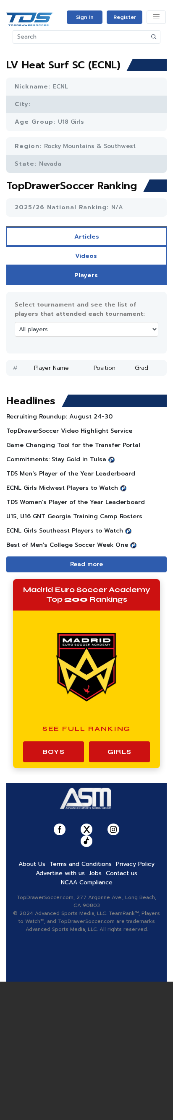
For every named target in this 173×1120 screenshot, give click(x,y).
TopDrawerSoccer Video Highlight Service (69, 430)
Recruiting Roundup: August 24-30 (59, 416)
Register (124, 17)
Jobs (95, 873)
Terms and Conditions (81, 864)
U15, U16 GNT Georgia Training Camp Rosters (74, 516)
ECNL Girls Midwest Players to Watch (62, 487)
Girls (119, 752)
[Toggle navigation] (156, 17)
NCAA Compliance (87, 882)
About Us (31, 864)
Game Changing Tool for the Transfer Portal (73, 445)
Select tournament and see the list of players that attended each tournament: (80, 309)
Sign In (85, 17)
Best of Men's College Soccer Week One (67, 545)
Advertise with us (60, 873)
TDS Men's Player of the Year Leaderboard (70, 473)
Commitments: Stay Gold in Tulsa (56, 459)
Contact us (121, 873)
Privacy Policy (135, 864)
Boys (53, 752)
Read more (86, 564)
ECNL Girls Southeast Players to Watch (64, 530)
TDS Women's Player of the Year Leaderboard (75, 502)
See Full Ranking (86, 729)
